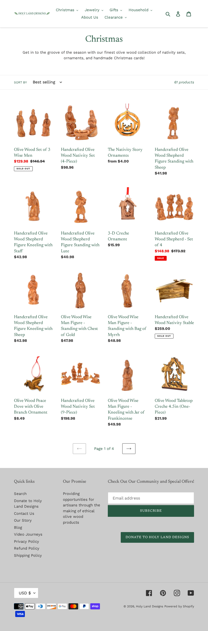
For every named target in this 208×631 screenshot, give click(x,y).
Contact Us (24, 513)
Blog (18, 527)
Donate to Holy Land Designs (157, 537)
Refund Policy (26, 548)
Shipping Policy (28, 555)
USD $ (25, 593)
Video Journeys (28, 534)
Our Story (23, 520)
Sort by (20, 82)
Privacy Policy (26, 541)
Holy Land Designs (149, 606)
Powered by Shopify (179, 606)
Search (20, 493)
